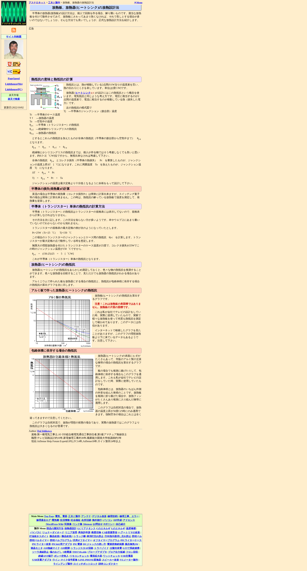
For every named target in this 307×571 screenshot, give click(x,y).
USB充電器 (127, 556)
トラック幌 (80, 536)
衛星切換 (96, 532)
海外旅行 (97, 520)
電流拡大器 (96, 556)
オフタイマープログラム (106, 540)
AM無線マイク (52, 548)
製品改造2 (67, 536)
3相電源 (67, 552)
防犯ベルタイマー (39, 540)
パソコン (108, 520)
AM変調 (65, 548)
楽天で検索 (14, 98)
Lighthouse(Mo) (14, 83)
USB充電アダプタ (41, 559)
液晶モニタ (37, 548)
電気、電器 (61, 516)
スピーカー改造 (110, 559)
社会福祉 (75, 520)
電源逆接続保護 (115, 544)
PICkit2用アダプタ (62, 544)
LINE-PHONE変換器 (90, 559)
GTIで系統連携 (131, 548)
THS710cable (80, 552)
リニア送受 (71, 532)
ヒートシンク (83, 92)
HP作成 (118, 520)
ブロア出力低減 (116, 552)
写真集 (68, 524)
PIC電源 (77, 544)
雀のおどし (56, 552)
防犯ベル (137, 536)
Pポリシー (109, 524)
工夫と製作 (74, 516)
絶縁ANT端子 (45, 556)
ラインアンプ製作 (62, 563)
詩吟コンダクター (108, 563)
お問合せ (98, 524)
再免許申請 (84, 532)
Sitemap (87, 524)
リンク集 (77, 524)
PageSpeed (14, 78)
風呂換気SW (131, 544)
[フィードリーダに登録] (14, 32)
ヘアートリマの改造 (129, 532)
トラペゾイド (101, 548)
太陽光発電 (116, 548)
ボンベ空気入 (61, 556)
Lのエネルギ (118, 528)
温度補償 (131, 528)
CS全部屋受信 (109, 532)
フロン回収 (132, 552)
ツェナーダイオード (53, 532)
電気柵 (55, 520)
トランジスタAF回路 (82, 548)
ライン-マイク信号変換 (65, 559)
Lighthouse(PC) (13, 89)
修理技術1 (113, 516)
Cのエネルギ (103, 528)
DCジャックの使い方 (94, 544)
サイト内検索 (13, 36)
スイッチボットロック (86, 563)
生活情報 (65, 520)
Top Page (49, 516)
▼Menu (138, 2)
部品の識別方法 (55, 528)
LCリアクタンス (86, 528)
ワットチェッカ (111, 556)
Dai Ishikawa (44, 431)
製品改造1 (55, 536)
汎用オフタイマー (82, 540)
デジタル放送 (99, 516)
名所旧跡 (86, 520)
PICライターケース (131, 540)
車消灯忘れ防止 (95, 536)
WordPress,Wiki (54, 524)
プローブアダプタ (97, 552)
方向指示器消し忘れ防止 (118, 536)
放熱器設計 (71, 528)
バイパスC (35, 532)
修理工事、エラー (129, 516)
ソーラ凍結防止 (40, 552)
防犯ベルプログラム (61, 540)
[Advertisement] (85, 52)
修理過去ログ (43, 520)
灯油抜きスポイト (39, 536)
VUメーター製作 (129, 559)
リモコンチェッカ (79, 556)
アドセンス (129, 520)
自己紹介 (121, 524)
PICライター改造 (41, 544)
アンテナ (86, 516)
